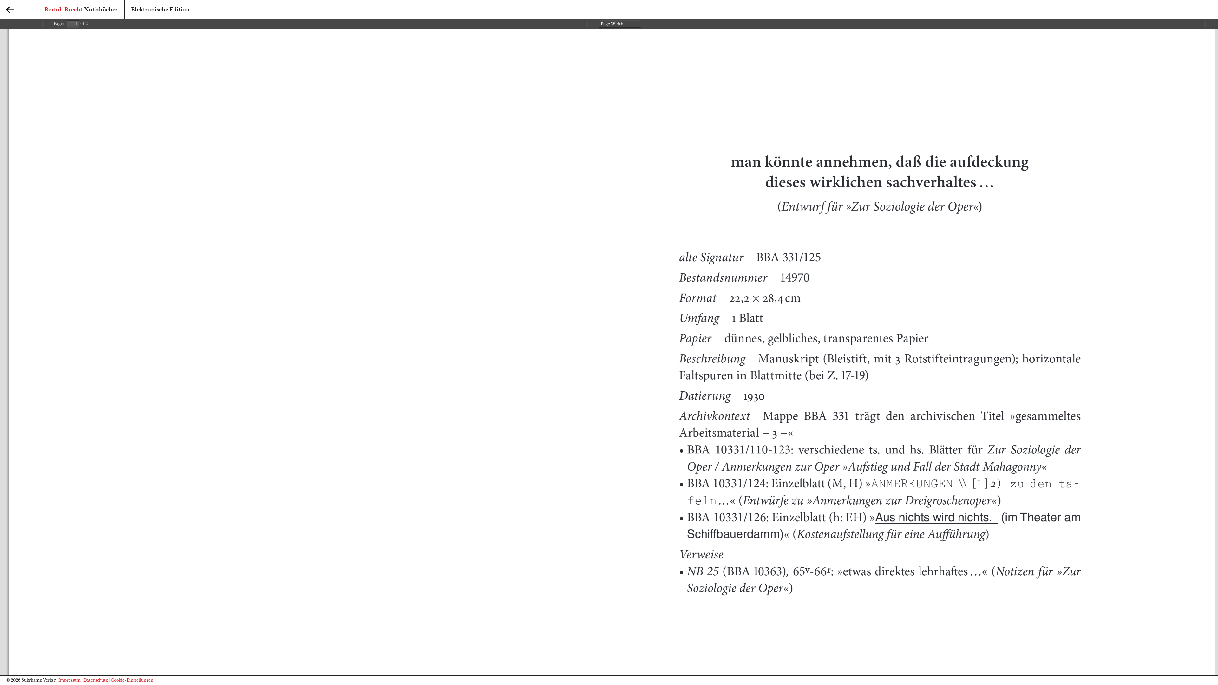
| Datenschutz (95, 680)
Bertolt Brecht (63, 9)
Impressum (69, 680)
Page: (59, 23)
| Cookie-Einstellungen (131, 680)
